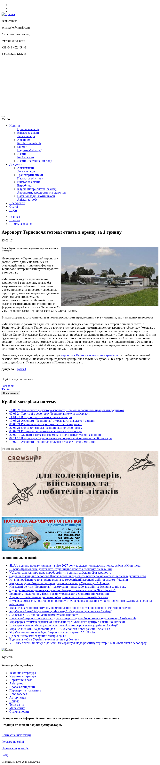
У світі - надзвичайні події (34, 160)
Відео (13, 210)
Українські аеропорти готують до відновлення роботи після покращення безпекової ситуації (70, 607)
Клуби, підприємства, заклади (37, 189)
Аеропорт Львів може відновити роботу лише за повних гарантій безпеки (58, 597)
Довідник (15, 164)
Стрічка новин (19, 711)
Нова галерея (18, 694)
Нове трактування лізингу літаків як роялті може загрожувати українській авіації (63, 625)
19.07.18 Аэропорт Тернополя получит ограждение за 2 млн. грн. (52, 441)
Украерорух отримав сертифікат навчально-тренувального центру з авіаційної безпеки (67, 621)
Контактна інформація (16, 735)
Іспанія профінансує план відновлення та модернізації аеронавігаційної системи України (68, 579)
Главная (14, 216)
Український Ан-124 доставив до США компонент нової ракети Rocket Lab (59, 628)
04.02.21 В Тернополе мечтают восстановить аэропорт (45, 431)
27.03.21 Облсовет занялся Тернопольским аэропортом (46, 427)
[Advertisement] (80, 86)
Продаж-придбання (22, 687)
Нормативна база (20, 680)
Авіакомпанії (26, 168)
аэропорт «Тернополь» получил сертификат (90, 355)
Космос (22, 146)
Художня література (22, 676)
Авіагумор (16, 683)
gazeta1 (21, 369)
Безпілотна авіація (29, 143)
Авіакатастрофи (27, 199)
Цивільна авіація (28, 129)
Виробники (25, 185)
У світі (21, 153)
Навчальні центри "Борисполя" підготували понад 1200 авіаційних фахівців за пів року (67, 586)
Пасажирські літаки (30, 178)
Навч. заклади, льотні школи (36, 196)
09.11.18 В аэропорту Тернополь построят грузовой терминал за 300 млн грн (60, 438)
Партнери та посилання (25, 690)
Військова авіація (28, 132)
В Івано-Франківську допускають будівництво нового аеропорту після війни (60, 569)
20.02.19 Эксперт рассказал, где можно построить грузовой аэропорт (55, 434)
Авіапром (23, 139)
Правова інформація (15, 748)
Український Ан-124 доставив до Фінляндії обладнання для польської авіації (60, 611)
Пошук (14, 701)
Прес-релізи (17, 203)
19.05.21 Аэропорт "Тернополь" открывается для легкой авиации (52, 420)
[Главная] (8, 14)
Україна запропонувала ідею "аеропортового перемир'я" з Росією (52, 632)
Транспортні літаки (30, 175)
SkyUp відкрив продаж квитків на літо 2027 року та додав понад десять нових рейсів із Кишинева (74, 565)
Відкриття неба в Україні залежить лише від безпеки (44, 639)
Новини (14, 125)
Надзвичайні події (29, 150)
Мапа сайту (17, 708)
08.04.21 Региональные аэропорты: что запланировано (45, 424)
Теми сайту (16, 704)
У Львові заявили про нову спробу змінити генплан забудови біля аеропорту (60, 572)
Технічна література (22, 672)
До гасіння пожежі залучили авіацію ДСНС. (38, 636)
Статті (13, 206)
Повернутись (10, 393)
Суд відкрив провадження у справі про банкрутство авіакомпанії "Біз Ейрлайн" (62, 590)
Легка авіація (26, 136)
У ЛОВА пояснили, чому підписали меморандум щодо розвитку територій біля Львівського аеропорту (78, 643)
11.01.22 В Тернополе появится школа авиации (40, 417)
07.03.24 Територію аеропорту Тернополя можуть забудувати (50, 413)
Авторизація (17, 697)
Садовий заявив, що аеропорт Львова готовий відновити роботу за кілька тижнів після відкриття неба (77, 576)
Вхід (5, 755)
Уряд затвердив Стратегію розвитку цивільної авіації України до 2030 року (59, 583)
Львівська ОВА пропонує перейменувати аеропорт (43, 614)
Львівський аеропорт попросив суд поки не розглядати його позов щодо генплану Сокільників (72, 618)
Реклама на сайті (13, 741)
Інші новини (25, 157)
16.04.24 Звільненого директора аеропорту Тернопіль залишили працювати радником (66, 410)
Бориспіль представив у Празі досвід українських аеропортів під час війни (59, 593)
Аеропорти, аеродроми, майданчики (41, 192)
